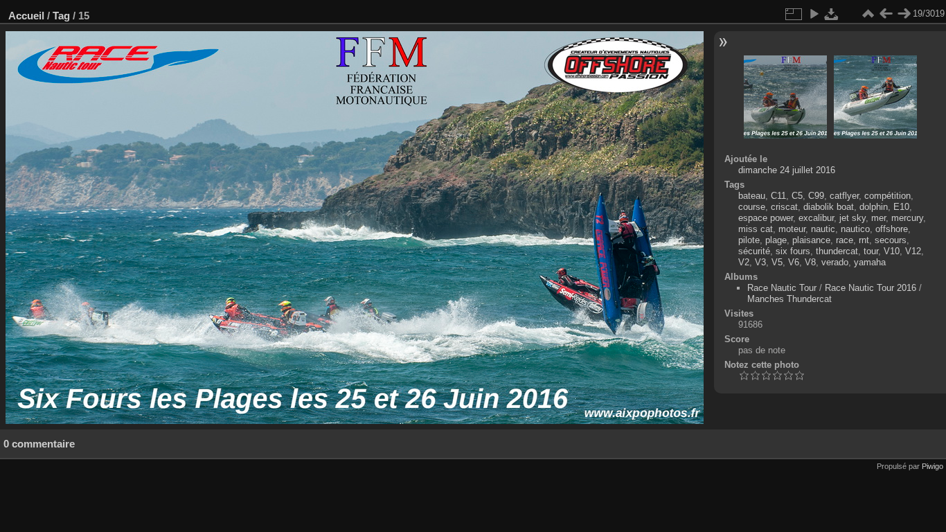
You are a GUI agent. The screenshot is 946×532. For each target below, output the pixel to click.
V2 (743, 262)
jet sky (852, 218)
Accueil (26, 15)
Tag (61, 15)
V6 (793, 262)
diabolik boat (828, 207)
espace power (765, 218)
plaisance (811, 240)
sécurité (754, 251)
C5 (797, 195)
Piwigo (932, 466)
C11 (778, 195)
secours (891, 240)
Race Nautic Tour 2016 (870, 288)
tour (871, 251)
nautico (855, 229)
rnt (864, 240)
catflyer (844, 195)
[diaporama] (814, 14)
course (751, 207)
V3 (760, 262)
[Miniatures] (868, 14)
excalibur (816, 218)
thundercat (837, 251)
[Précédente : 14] (886, 14)
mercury (907, 218)
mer (878, 218)
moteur (791, 229)
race (844, 240)
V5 (777, 262)
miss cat (755, 229)
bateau (751, 195)
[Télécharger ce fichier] (832, 14)
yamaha (870, 262)
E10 (901, 207)
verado (834, 262)
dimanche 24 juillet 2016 (786, 170)
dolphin (873, 207)
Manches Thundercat (789, 299)
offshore (891, 229)
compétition (887, 195)
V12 (913, 251)
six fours (793, 251)
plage (776, 240)
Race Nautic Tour (781, 288)
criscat (784, 207)
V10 (892, 251)
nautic (823, 229)
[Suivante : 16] (904, 14)
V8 (810, 262)
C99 (816, 195)
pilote (749, 240)
